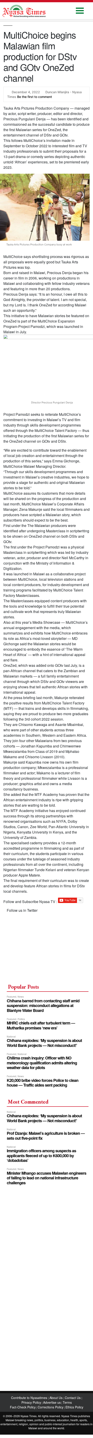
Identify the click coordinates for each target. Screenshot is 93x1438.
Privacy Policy (31, 1402)
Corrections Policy (50, 1407)
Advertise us (52, 1402)
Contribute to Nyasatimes (29, 1397)
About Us (56, 1397)
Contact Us (73, 1397)
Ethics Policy (74, 1407)
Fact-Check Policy (23, 1407)
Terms (67, 1402)
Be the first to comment (34, 97)
